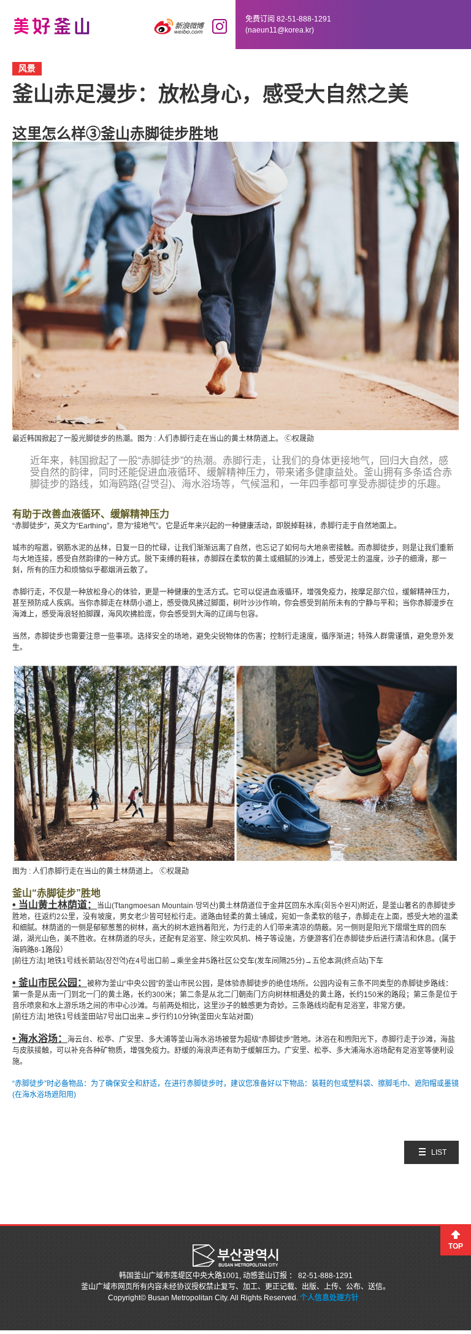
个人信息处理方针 (329, 1298)
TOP (455, 1246)
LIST (438, 1152)
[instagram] (219, 26)
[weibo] (179, 26)
